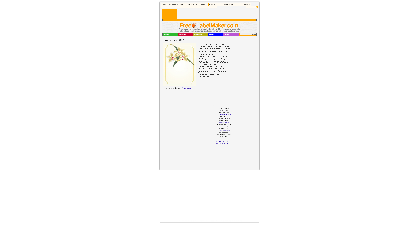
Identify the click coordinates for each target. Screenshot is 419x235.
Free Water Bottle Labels (223, 142)
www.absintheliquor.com (223, 114)
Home (164, 4)
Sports (211, 34)
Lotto (214, 7)
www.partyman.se (224, 122)
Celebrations (198, 34)
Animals (166, 34)
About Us (204, 4)
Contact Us (166, 7)
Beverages (182, 34)
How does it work (175, 4)
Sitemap (206, 7)
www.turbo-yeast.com (223, 130)
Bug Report (178, 7)
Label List (197, 7)
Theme (227, 34)
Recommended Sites (228, 4)
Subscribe (251, 7)
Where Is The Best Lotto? (223, 144)
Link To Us (213, 4)
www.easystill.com (223, 140)
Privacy (188, 7)
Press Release (244, 4)
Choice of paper (191, 4)
